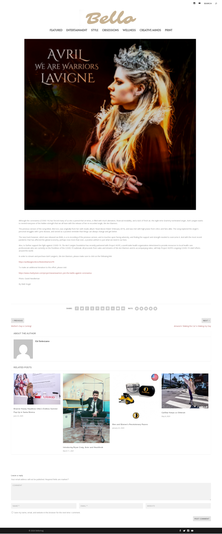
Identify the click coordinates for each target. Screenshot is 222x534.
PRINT (168, 30)
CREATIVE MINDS (150, 30)
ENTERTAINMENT (76, 30)
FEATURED (56, 30)
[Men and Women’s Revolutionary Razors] (135, 397)
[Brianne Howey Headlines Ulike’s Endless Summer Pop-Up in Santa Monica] (37, 389)
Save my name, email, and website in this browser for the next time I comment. (47, 512)
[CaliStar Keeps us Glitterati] (185, 391)
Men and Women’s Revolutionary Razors (130, 424)
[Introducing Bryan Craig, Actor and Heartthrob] (86, 408)
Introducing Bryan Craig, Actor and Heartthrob (83, 447)
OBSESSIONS (110, 30)
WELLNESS (129, 30)
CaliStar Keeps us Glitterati (173, 413)
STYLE (94, 30)
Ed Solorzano (42, 341)
